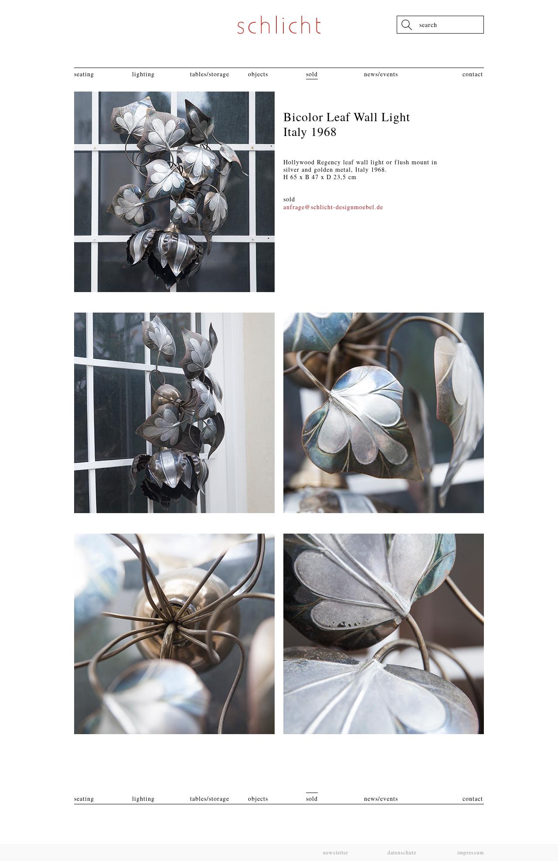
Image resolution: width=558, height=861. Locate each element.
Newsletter (335, 852)
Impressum (470, 852)
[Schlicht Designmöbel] (279, 25)
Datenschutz (402, 852)
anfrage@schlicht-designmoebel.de (333, 207)
